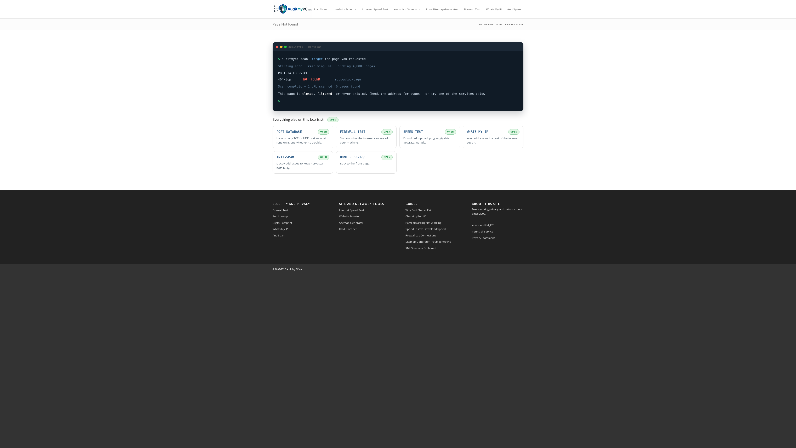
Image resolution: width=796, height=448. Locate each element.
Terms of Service (482, 231)
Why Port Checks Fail (418, 210)
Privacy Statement (483, 238)
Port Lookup (280, 216)
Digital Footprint (282, 223)
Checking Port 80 (415, 216)
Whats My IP (280, 229)
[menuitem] (321, 9)
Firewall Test (280, 210)
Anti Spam (279, 235)
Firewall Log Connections (420, 235)
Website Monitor (349, 216)
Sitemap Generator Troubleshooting (428, 241)
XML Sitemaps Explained (420, 248)
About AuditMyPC (483, 225)
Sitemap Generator (351, 223)
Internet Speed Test (351, 210)
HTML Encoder (348, 229)
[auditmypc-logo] (292, 9)
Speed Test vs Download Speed (425, 229)
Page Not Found (285, 24)
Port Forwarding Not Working (423, 223)
